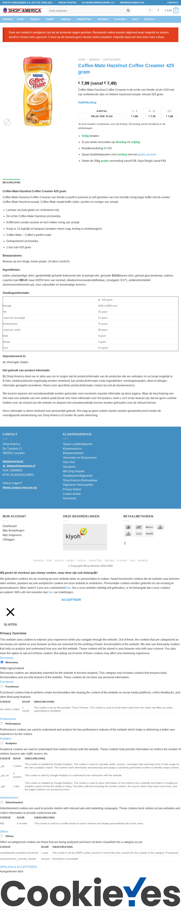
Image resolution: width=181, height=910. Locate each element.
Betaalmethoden (73, 453)
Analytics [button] (5, 738)
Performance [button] (8, 718)
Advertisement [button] (9, 797)
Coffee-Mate (112, 59)
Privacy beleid (72, 489)
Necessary (11, 662)
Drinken (8, 19)
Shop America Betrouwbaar (80, 480)
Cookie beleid (71, 493)
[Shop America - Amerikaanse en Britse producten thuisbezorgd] (22, 10)
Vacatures (69, 466)
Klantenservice (72, 448)
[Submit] (128, 11)
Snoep (50, 19)
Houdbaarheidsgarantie (78, 475)
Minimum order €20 (132, 2)
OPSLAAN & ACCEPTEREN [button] (18, 866)
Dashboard (10, 526)
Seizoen (102, 19)
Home (82, 59)
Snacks (35, 19)
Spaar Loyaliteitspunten (78, 444)
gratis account (147, 154)
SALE (135, 19)
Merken (149, 19)
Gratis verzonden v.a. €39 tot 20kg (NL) (28, 2)
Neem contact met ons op (20, 487)
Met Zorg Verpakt (73, 471)
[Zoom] (7, 122)
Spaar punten (67, 2)
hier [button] (51, 592)
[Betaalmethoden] (145, 533)
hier (68, 587)
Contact (172, 2)
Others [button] (4, 831)
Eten (20, 19)
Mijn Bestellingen (13, 530)
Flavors (119, 19)
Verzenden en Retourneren (80, 457)
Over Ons (69, 462)
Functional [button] (6, 681)
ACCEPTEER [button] (71, 599)
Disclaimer (69, 498)
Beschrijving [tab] (11, 182)
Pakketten (84, 19)
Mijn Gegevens (12, 535)
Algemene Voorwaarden (78, 484)
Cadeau (66, 19)
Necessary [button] (6, 657)
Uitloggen (9, 539)
